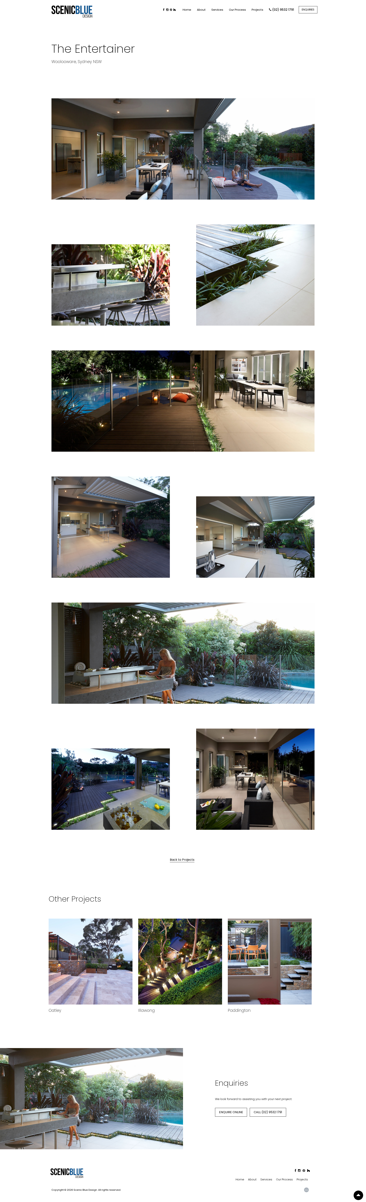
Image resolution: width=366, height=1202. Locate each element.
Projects (257, 10)
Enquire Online (231, 1112)
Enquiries (308, 9)
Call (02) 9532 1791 (268, 1112)
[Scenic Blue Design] (71, 10)
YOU (306, 1190)
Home (187, 10)
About (201, 10)
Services (217, 10)
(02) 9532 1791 (283, 9)
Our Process (237, 10)
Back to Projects (182, 859)
